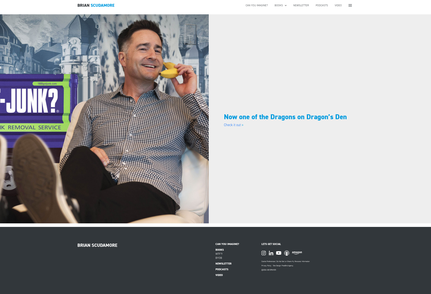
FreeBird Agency (287, 265)
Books (279, 5)
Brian (95, 5)
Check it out (232, 125)
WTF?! (219, 254)
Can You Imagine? (257, 5)
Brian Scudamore (97, 245)
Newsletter (301, 5)
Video (338, 5)
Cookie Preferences (268, 261)
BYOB (219, 258)
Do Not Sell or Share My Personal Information (293, 261)
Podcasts (322, 5)
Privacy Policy (266, 265)
